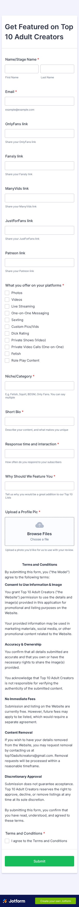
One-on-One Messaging (30, 313)
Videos (16, 299)
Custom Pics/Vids (25, 327)
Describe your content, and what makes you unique (36, 429)
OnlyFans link (16, 124)
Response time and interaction (32, 444)
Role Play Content (25, 360)
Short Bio (14, 412)
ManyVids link (17, 188)
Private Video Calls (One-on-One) (37, 347)
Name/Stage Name (22, 59)
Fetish (16, 354)
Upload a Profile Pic (22, 512)
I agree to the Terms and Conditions (39, 841)
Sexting (17, 320)
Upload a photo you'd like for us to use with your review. (39, 550)
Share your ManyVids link (21, 206)
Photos (16, 293)
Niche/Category (19, 376)
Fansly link (14, 156)
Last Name (47, 77)
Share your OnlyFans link (20, 141)
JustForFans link (19, 221)
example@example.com (19, 109)
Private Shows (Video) (28, 340)
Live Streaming (23, 306)
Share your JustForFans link (22, 238)
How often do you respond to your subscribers (33, 462)
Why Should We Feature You (30, 476)
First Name (11, 77)
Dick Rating (20, 333)
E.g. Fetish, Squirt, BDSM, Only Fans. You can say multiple (35, 396)
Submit (39, 861)
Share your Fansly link (18, 174)
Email (11, 91)
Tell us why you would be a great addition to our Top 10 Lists (39, 496)
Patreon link (15, 253)
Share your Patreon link (19, 271)
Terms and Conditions (25, 833)
